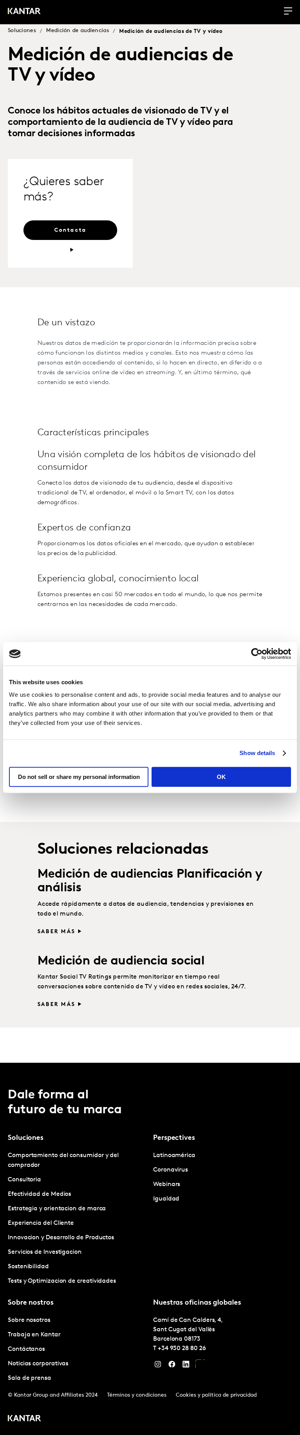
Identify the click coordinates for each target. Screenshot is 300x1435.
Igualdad (166, 1199)
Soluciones (22, 31)
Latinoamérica (174, 1155)
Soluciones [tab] (25, 1138)
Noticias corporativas (38, 1364)
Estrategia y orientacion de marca (57, 1209)
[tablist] (150, 1249)
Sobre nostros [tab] (31, 1303)
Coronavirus (170, 1170)
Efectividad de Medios (39, 1194)
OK (221, 776)
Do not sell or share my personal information (79, 776)
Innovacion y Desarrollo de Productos (61, 1238)
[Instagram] (157, 1366)
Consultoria (24, 1180)
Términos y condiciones (136, 1395)
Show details (257, 753)
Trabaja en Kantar (34, 1335)
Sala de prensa (29, 1378)
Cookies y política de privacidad (216, 1395)
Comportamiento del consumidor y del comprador (63, 1160)
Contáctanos (26, 1349)
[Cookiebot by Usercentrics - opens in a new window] (257, 654)
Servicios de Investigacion (45, 1252)
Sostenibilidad (28, 1267)
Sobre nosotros (29, 1320)
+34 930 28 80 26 (182, 1348)
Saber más (56, 932)
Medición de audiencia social (121, 961)
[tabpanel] (77, 1218)
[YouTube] (200, 1366)
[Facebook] (172, 1366)
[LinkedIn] (186, 1366)
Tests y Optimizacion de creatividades (62, 1281)
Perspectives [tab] (174, 1138)
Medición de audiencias (77, 31)
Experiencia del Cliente (41, 1223)
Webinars (166, 1184)
